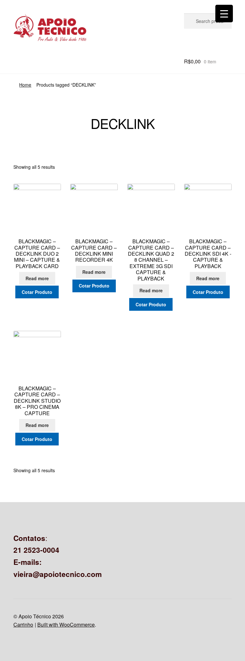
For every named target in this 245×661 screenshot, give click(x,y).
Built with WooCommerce (66, 624)
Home (25, 85)
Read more (37, 278)
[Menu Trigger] (224, 13)
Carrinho (23, 624)
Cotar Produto (37, 292)
